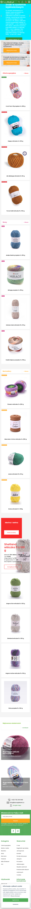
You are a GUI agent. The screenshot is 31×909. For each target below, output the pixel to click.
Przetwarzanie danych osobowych (14, 831)
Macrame (3, 862)
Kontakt (19, 859)
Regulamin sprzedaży (22, 854)
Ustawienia (15, 904)
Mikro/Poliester (5, 868)
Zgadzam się (15, 900)
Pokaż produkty (11, 539)
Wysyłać (15, 827)
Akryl (2, 859)
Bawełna (3, 857)
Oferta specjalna (6, 851)
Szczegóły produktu (14, 113)
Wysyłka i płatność (22, 873)
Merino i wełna (5, 854)
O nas (18, 851)
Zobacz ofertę (15, 27)
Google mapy (17, 811)
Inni (2, 870)
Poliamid (3, 865)
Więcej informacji (11, 57)
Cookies (19, 881)
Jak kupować (20, 857)
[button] (1, 25)
